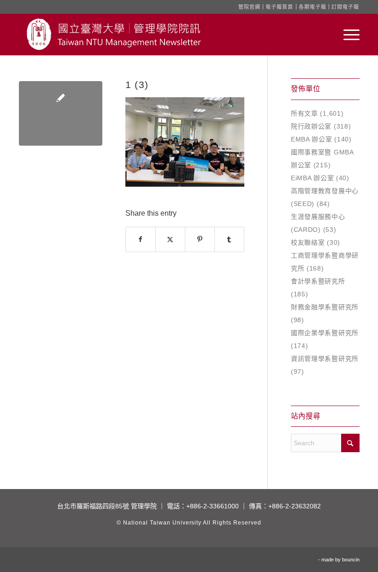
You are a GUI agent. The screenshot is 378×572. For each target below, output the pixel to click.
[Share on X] (170, 239)
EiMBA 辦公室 (312, 178)
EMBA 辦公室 (311, 139)
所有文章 (304, 113)
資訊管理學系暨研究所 (325, 358)
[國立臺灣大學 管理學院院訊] (114, 34)
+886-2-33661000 (212, 506)
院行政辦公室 (311, 126)
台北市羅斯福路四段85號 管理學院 (107, 506)
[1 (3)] (60, 113)
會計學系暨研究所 (318, 281)
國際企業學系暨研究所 (325, 332)
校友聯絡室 (308, 242)
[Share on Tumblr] (229, 239)
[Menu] (347, 34)
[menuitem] (347, 34)
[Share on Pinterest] (199, 239)
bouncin (351, 559)
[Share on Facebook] (140, 239)
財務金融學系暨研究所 (325, 307)
